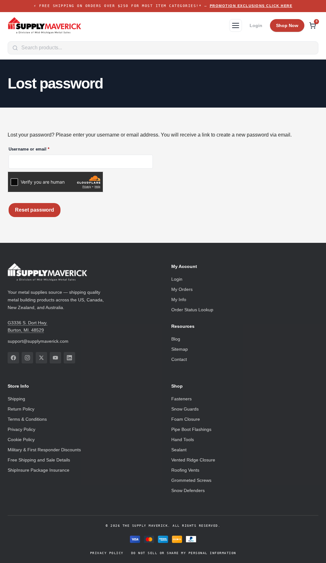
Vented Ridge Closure (193, 459)
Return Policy (21, 409)
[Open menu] (235, 25)
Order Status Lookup (192, 309)
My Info (178, 299)
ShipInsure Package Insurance (38, 470)
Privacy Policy (21, 429)
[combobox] (163, 48)
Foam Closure (185, 419)
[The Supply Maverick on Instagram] (27, 357)
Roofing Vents (185, 470)
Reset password (34, 210)
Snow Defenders (188, 490)
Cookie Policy (21, 439)
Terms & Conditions (27, 419)
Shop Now (287, 25)
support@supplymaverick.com (38, 341)
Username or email (38, 149)
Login (256, 25)
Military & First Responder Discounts (44, 449)
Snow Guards (185, 409)
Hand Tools (182, 439)
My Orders (182, 289)
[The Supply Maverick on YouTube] (55, 357)
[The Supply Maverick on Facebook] (13, 357)
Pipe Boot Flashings (191, 429)
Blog (175, 338)
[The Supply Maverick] (45, 25)
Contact (179, 359)
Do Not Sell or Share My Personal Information (183, 553)
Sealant (179, 449)
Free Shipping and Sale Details (39, 459)
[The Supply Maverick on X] (41, 357)
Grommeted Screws (191, 480)
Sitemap (179, 349)
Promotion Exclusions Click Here (251, 6)
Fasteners (181, 398)
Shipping (16, 398)
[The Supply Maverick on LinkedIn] (69, 357)
